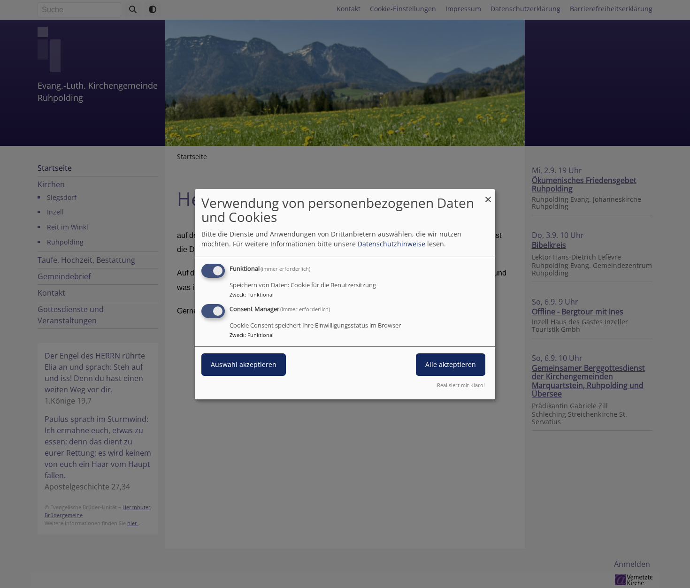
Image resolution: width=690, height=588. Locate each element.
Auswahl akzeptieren (243, 364)
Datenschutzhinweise (391, 243)
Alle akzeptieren (450, 364)
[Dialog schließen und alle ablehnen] (488, 194)
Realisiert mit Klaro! (461, 385)
